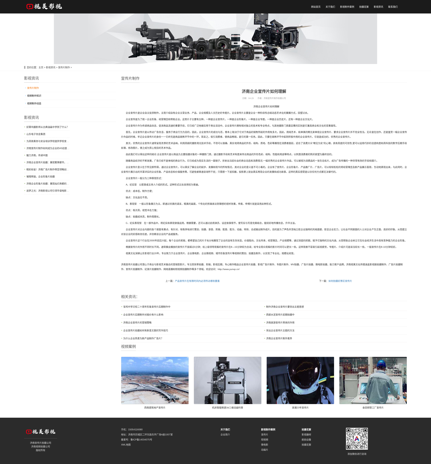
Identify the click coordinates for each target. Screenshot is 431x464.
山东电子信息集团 (35, 134)
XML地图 (126, 444)
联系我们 (393, 6)
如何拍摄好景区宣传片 (340, 281)
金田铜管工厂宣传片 (373, 407)
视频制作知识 (34, 95)
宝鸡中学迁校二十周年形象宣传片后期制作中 (146, 306)
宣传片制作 (64, 67)
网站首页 (316, 6)
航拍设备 (306, 439)
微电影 (264, 444)
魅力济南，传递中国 (37, 155)
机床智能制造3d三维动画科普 (227, 407)
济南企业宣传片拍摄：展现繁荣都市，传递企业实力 (53, 162)
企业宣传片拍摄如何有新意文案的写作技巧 (145, 330)
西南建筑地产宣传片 (154, 407)
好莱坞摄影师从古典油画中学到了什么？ (47, 127)
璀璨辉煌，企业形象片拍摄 (40, 176)
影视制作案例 (347, 6)
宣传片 (264, 434)
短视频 (264, 439)
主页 (41, 67)
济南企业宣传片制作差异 (279, 338)
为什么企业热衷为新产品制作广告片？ (143, 338)
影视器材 (306, 434)
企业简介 (225, 434)
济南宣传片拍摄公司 (131, 264)
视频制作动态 (34, 103)
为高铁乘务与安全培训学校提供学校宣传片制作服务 (53, 141)
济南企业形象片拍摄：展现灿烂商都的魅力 (48, 183)
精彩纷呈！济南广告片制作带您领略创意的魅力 (51, 169)
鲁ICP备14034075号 (141, 439)
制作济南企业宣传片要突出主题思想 (285, 306)
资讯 (132, 297)
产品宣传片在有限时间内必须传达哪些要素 (197, 281)
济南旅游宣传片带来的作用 (280, 322)
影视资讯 (378, 6)
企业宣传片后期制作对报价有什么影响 (143, 314)
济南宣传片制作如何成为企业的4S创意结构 (49, 148)
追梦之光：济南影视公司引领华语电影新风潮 (50, 190)
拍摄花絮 (364, 6)
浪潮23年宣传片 (300, 407)
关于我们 (330, 6)
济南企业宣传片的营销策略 (137, 322)
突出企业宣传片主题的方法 (280, 330)
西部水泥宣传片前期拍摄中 (280, 314)
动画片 (264, 449)
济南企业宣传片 (261, 106)
